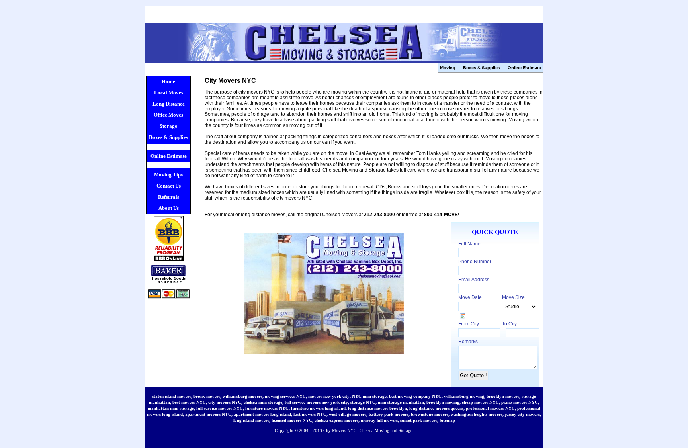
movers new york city (329, 396)
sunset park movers (418, 420)
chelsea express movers (336, 420)
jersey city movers (522, 414)
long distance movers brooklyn (377, 408)
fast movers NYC (309, 414)
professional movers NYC (490, 408)
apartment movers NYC (208, 414)
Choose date (462, 316)
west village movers (347, 414)
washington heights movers (476, 414)
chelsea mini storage (263, 402)
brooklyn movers (503, 396)
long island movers (251, 420)
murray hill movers (379, 420)
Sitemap (447, 420)
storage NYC (362, 402)
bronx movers (207, 396)
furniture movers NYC (267, 408)
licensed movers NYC (292, 420)
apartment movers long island (262, 414)
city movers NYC (224, 402)
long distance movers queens (436, 408)
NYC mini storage (369, 396)
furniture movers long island (318, 408)
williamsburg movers (242, 396)
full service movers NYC (219, 408)
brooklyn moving (442, 402)
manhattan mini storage (171, 408)
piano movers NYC (519, 402)
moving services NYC (285, 396)
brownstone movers (429, 414)
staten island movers (171, 396)
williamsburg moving (464, 396)
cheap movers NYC (480, 402)
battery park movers (388, 414)
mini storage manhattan (401, 402)
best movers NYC (189, 402)
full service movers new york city (316, 402)
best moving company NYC (415, 396)
